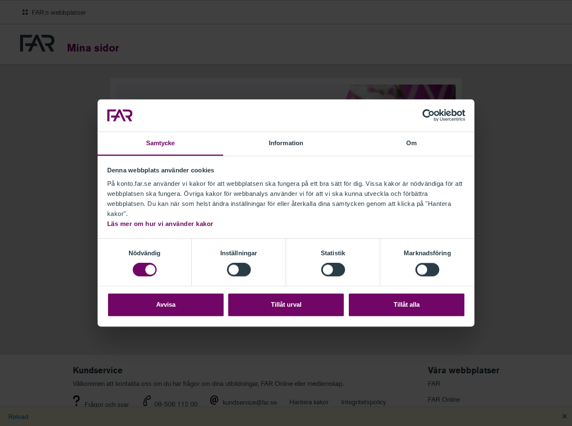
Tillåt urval (286, 304)
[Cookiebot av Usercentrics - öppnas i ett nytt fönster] (428, 115)
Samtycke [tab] (160, 142)
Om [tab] (411, 142)
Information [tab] (286, 142)
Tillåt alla (407, 304)
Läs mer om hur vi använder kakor (160, 223)
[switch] (239, 270)
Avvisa (165, 304)
